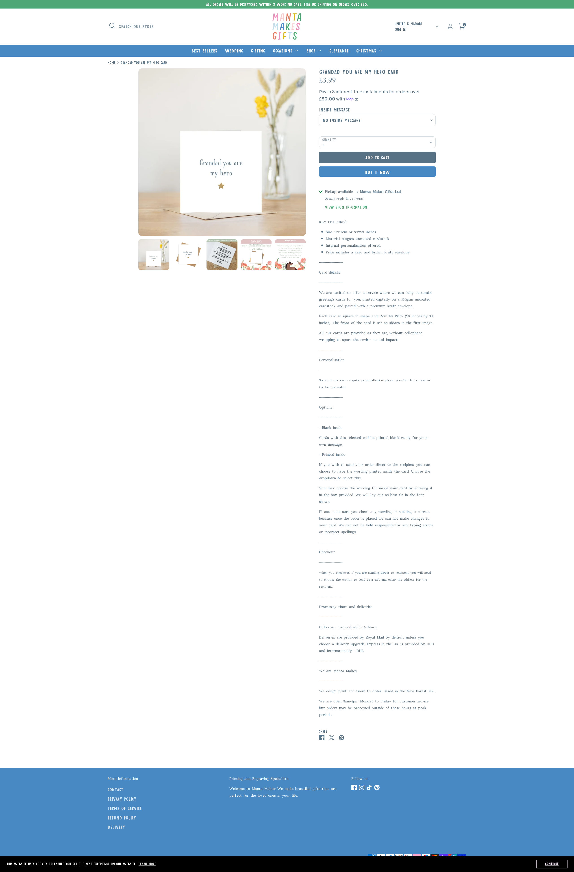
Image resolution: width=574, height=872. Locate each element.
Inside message (334, 109)
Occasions (283, 50)
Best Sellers (204, 50)
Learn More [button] (147, 864)
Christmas (367, 50)
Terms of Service (125, 808)
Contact (115, 789)
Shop (311, 50)
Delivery (116, 827)
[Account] (450, 26)
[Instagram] (361, 787)
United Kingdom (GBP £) (408, 26)
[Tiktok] (369, 787)
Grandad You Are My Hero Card (144, 63)
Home (111, 63)
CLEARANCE (339, 50)
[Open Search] (112, 25)
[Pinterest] (377, 787)
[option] (222, 153)
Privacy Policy (122, 799)
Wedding (234, 50)
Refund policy (122, 817)
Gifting (258, 50)
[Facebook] (354, 787)
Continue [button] (552, 864)
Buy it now (377, 172)
